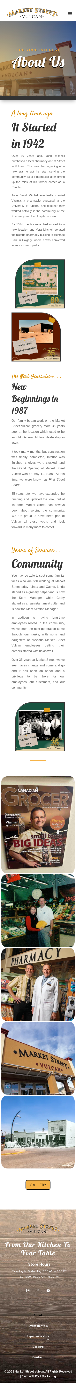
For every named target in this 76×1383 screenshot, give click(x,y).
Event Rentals (38, 1326)
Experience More (38, 1336)
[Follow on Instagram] (28, 1290)
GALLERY (38, 1184)
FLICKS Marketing (44, 1376)
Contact (38, 1357)
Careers (38, 1347)
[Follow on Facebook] (38, 1290)
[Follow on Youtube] (48, 1290)
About (38, 1315)
